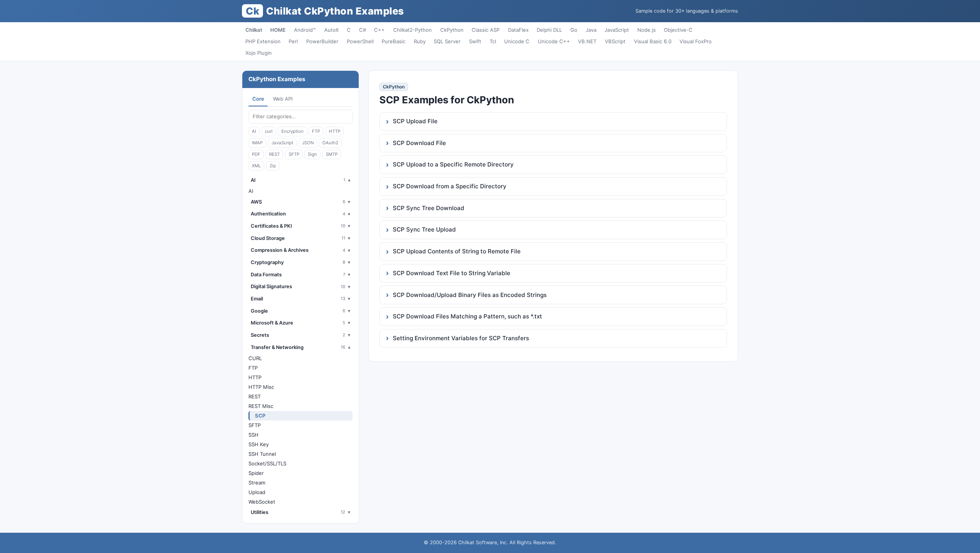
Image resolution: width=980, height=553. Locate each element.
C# (362, 30)
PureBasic (393, 41)
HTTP (334, 131)
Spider (256, 473)
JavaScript (616, 30)
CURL (255, 358)
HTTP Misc (261, 387)
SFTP (294, 154)
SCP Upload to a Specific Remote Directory (453, 164)
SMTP (332, 154)
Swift (475, 41)
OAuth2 (330, 142)
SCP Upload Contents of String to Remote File (457, 251)
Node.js (646, 30)
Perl (293, 41)
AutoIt (331, 30)
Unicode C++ (554, 41)
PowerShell (360, 41)
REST (274, 154)
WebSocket (261, 502)
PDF (256, 154)
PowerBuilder (322, 41)
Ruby (420, 41)
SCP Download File (419, 143)
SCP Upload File (415, 121)
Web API (282, 99)
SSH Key (258, 444)
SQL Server (447, 41)
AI (254, 131)
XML (256, 165)
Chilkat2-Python (412, 30)
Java (591, 30)
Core (258, 99)
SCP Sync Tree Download (428, 208)
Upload (256, 492)
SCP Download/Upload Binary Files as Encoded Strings (470, 295)
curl (269, 131)
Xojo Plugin (258, 53)
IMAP (257, 142)
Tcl (493, 41)
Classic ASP (486, 30)
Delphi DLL (549, 30)
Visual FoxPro (695, 41)
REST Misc (260, 406)
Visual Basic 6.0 (652, 41)
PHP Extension (263, 41)
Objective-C (678, 30)
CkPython (452, 30)
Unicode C (516, 41)
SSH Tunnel (262, 454)
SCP (260, 416)
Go (573, 30)
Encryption (292, 131)
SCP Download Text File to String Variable (451, 273)
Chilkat (253, 30)
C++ (379, 30)
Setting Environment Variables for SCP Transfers (461, 338)
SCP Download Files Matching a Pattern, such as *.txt (467, 316)
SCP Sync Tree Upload (424, 229)
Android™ (305, 30)
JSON (308, 142)
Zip (273, 165)
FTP (316, 131)
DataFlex (518, 30)
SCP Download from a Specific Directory (449, 186)
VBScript (615, 41)
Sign (312, 154)
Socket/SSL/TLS (267, 463)
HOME (278, 30)
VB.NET (587, 41)
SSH (253, 435)
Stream (256, 483)
